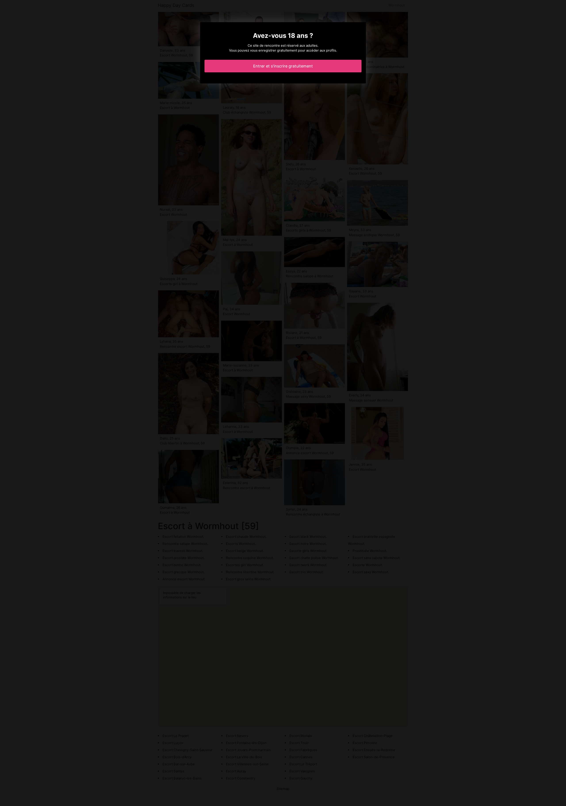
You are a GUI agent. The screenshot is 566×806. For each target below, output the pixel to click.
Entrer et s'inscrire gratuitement (283, 66)
